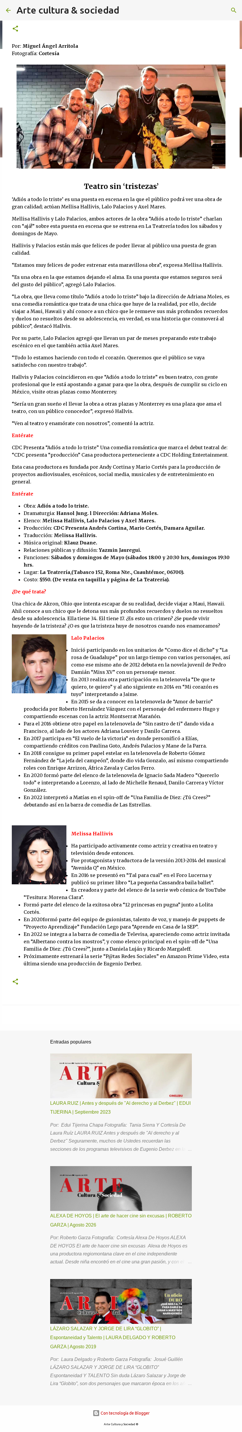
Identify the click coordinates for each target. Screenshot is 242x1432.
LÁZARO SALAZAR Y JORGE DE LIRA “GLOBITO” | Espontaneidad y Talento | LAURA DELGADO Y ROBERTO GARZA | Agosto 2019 (112, 1337)
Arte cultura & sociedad (68, 10)
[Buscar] (233, 10)
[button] (15, 29)
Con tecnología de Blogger (125, 1413)
